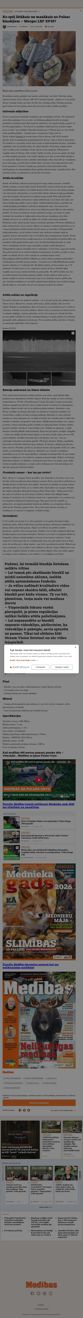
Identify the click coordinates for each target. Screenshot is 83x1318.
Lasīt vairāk (68, 656)
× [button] (75, 647)
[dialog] (41, 659)
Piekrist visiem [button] (62, 667)
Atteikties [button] (40, 667)
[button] (41, 660)
